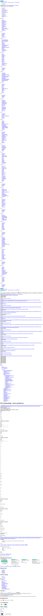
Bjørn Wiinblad (4, 178)
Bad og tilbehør (4, 194)
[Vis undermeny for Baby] (4, 13)
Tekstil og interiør (4, 190)
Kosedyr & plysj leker (5, 41)
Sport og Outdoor (4, 588)
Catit (2, 251)
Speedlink (3, 280)
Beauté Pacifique (4, 136)
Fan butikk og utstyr (4, 586)
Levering (3, 570)
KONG (3, 250)
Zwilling (3, 171)
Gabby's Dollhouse (4, 63)
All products (3, 33)
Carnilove (3, 254)
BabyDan (3, 200)
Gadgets (3, 29)
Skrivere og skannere (5, 272)
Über (2, 253)
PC (2, 106)
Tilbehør (3, 81)
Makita (3, 227)
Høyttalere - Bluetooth (5, 76)
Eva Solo (3, 229)
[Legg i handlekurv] (4, 541)
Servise (3, 157)
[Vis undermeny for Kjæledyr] (5, 15)
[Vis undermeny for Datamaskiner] (6, 16)
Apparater (3, 154)
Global (3, 170)
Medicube (3, 139)
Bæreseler (3, 193)
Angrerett (3, 571)
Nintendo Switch (4, 103)
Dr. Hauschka (4, 137)
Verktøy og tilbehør (4, 126)
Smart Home (3, 163)
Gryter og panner (4, 155)
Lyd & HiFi (3, 75)
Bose (2, 91)
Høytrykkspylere (4, 216)
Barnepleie (3, 129)
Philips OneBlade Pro (5, 88)
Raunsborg (3, 135)
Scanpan (3, 169)
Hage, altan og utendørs (5, 583)
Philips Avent (4, 205)
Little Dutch (3, 61)
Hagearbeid (3, 215)
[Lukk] (1, 291)
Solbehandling (4, 125)
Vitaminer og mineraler (5, 127)
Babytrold (3, 201)
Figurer (3, 43)
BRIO (3, 60)
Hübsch (3, 180)
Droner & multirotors (5, 80)
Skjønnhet (3, 584)
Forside (1, 365)
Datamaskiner (4, 587)
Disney (3, 58)
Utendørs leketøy (4, 50)
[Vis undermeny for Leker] (4, 8)
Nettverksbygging (4, 273)
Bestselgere (3, 34)
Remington (3, 142)
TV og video (3, 73)
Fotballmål (3, 44)
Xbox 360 (3, 105)
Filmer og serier (4, 26)
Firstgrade (3, 64)
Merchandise (3, 30)
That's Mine (3, 206)
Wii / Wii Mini (4, 109)
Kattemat (3, 240)
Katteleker (3, 241)
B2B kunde (3, 3)
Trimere (3, 128)
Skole (3, 48)
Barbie (3, 54)
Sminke (3, 121)
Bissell (3, 85)
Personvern (1, 611)
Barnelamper (3, 196)
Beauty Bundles (4, 147)
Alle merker (3, 199)
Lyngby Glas (3, 176)
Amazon (3, 92)
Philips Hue (3, 228)
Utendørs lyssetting (4, 217)
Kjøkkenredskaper (4, 156)
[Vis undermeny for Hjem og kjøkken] (7, 12)
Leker (3, 366)
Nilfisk (3, 224)
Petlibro (3, 257)
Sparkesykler (3, 46)
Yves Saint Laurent (4, 134)
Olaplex (3, 133)
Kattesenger (3, 242)
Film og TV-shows (4, 585)
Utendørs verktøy (4, 219)
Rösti (2, 166)
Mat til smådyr (4, 243)
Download (3, 117)
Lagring (3, 158)
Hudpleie (3, 123)
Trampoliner (3, 49)
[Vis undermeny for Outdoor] (5, 14)
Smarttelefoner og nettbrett (5, 74)
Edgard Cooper (4, 258)
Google (3, 278)
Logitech (3, 279)
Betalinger (3, 572)
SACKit (3, 179)
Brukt (3, 116)
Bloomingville (4, 172)
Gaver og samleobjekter (5, 195)
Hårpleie (3, 122)
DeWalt (3, 226)
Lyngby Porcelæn (4, 168)
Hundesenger (4, 239)
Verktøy (3, 27)
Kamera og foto (4, 78)
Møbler (3, 192)
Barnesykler (3, 42)
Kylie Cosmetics (4, 138)
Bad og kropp (4, 124)
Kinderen (3, 23)
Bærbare (3, 267)
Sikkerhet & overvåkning (5, 79)
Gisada (3, 141)
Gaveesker (3, 148)
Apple (3, 86)
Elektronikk (3, 20)
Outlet (3, 36)
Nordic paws (3, 255)
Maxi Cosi (3, 204)
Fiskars (3, 173)
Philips (3, 89)
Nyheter (3, 35)
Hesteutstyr (3, 246)
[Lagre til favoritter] (2, 541)
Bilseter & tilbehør (4, 189)
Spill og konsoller (4, 21)
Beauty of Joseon (4, 140)
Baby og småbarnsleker (5, 40)
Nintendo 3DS (4, 107)
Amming (3, 191)
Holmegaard (3, 174)
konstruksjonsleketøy (5, 39)
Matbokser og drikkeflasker (5, 47)
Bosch (3, 225)
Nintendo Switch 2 (4, 102)
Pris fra (1, 424)
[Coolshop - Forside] (12, 5)
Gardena (3, 223)
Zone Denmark (4, 167)
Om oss (3, 576)
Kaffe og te (3, 153)
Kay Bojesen (3, 175)
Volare (3, 57)
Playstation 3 (3, 101)
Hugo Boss (3, 132)
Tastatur (3, 268)
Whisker (3, 256)
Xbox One (3, 104)
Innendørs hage (4, 162)
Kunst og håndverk (4, 45)
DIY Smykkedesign (4, 368)
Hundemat (3, 237)
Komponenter (4, 271)
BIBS (3, 202)
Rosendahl (3, 177)
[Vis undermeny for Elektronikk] (6, 9)
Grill (2, 214)
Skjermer (3, 270)
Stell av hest (3, 245)
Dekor (3, 159)
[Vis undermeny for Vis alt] (4, 7)
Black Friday (3, 577)
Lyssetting (3, 160)
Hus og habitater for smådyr (5, 244)
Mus (2, 269)
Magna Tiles (3, 55)
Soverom (3, 161)
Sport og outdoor (4, 24)
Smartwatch (3, 77)
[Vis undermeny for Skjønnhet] (5, 11)
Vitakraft (3, 252)
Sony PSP (3, 110)
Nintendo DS (4, 108)
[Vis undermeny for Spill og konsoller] (7, 10)
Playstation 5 (3, 100)
